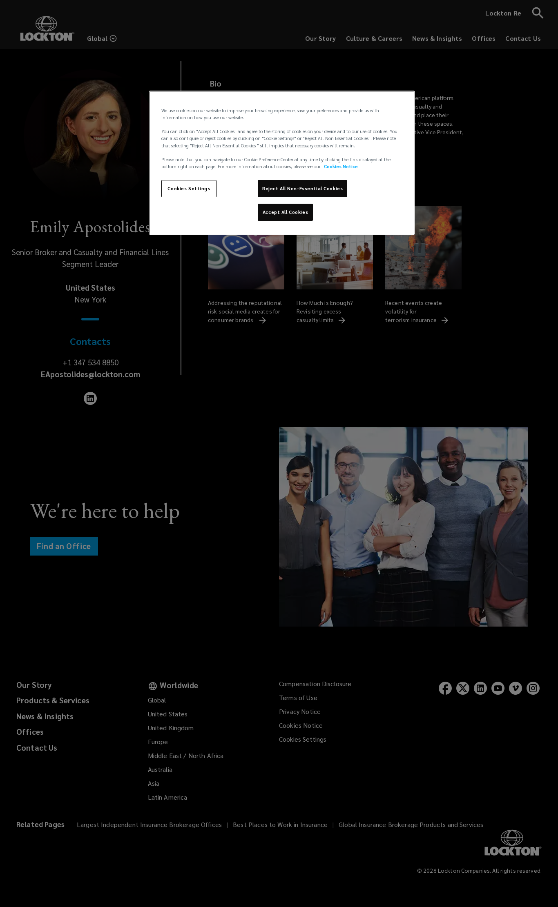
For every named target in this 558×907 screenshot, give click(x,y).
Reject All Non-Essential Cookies (302, 188)
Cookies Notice (341, 166)
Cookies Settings (188, 188)
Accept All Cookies (285, 212)
